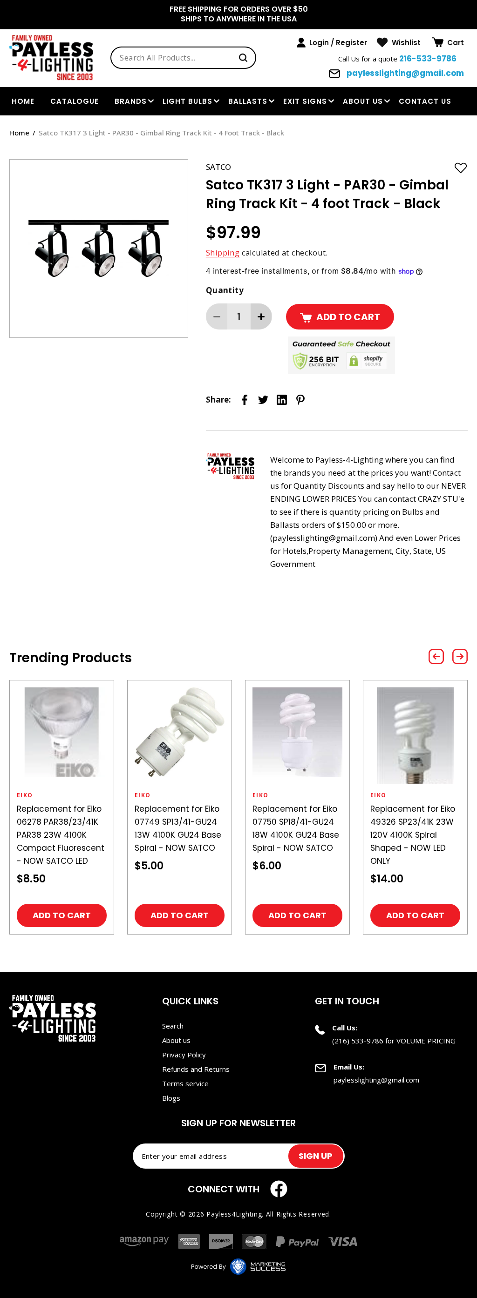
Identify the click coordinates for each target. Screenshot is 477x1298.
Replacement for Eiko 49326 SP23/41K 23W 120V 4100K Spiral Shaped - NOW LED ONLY (412, 835)
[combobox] (183, 58)
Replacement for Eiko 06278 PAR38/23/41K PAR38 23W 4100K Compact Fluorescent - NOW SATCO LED (60, 835)
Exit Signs (305, 101)
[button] (448, 42)
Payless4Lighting (234, 1214)
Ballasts (247, 101)
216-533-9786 (428, 58)
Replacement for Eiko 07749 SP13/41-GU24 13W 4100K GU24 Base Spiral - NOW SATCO (178, 828)
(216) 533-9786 (357, 1040)
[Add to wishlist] (461, 168)
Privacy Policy (184, 1054)
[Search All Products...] (243, 57)
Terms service (185, 1083)
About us (363, 101)
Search (173, 1025)
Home (19, 132)
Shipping (223, 253)
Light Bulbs (187, 101)
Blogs (171, 1098)
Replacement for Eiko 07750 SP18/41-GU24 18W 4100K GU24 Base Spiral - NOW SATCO (295, 828)
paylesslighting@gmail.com (404, 73)
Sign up (316, 1156)
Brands (131, 101)
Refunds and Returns (196, 1069)
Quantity (225, 290)
